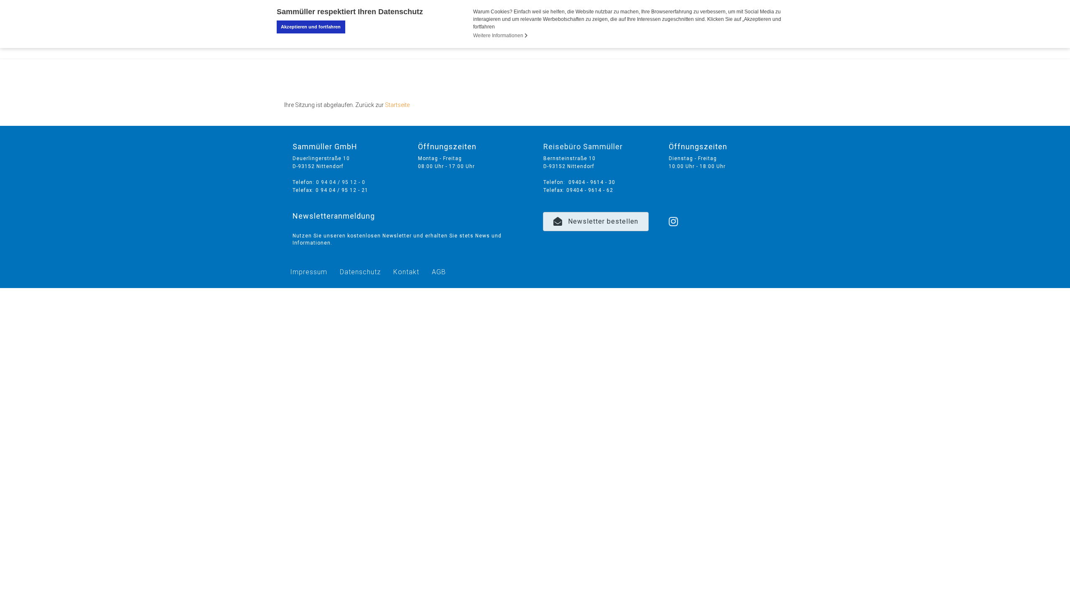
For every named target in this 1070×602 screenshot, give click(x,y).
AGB (439, 272)
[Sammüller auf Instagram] (673, 210)
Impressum (308, 272)
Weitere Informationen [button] (499, 35)
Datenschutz (360, 272)
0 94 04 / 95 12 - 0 (340, 182)
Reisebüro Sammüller (583, 146)
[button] (596, 222)
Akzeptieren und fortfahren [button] (311, 26)
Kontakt (406, 272)
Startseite (397, 105)
